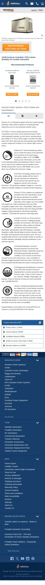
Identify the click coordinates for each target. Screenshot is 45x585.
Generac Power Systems (15, 365)
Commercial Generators (15, 436)
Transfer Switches (12, 439)
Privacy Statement (12, 475)
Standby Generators (13, 427)
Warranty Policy (11, 487)
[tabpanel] (12, 84)
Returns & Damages (13, 478)
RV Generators (11, 433)
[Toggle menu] (2, 3)
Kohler (7, 368)
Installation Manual (11, 336)
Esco (7, 397)
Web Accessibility (12, 496)
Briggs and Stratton (13, 374)
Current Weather (12, 490)
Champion (9, 388)
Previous (9, 101)
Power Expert (10, 463)
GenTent (8, 406)
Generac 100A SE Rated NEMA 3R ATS (33, 71)
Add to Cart (12, 94)
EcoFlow (8, 403)
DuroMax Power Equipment (16, 400)
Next (38, 101)
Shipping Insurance (13, 481)
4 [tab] (26, 101)
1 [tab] (16, 101)
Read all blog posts (13, 551)
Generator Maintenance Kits (16, 445)
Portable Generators (13, 430)
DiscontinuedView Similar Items (15, 47)
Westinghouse (11, 391)
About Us (8, 505)
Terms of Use (10, 472)
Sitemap (8, 502)
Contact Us (9, 508)
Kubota (8, 394)
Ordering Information (13, 484)
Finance (8, 499)
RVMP (7, 385)
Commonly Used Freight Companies (20, 469)
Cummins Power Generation (16, 371)
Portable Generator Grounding (17, 529)
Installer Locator (11, 466)
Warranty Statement (11, 345)
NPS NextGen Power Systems (17, 382)
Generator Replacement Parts (17, 448)
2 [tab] (19, 101)
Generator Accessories (14, 442)
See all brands (9, 417)
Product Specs (9, 327)
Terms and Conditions (14, 493)
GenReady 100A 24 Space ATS (12, 71)
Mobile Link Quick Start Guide (14, 341)
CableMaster (10, 377)
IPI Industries (10, 409)
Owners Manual (10, 332)
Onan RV (8, 379)
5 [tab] (29, 101)
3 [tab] (22, 101)
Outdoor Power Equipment (16, 451)
